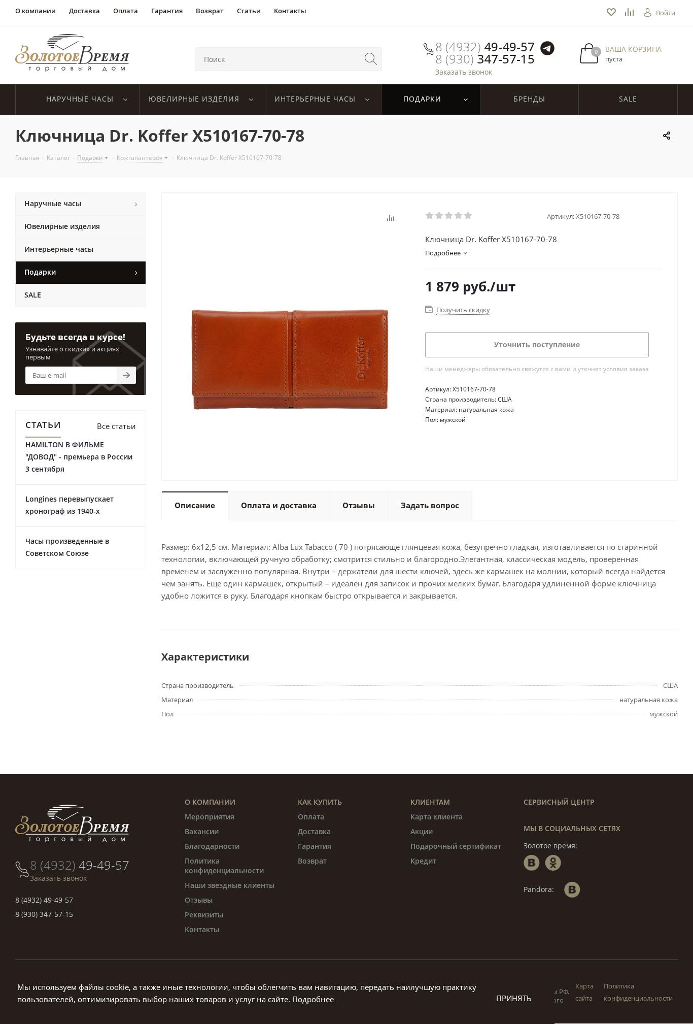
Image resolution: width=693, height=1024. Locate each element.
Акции (421, 831)
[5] (468, 216)
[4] (459, 216)
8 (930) (485, 59)
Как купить (320, 802)
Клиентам (430, 802)
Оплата (311, 816)
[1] (430, 216)
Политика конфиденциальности (224, 865)
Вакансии (202, 831)
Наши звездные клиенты (229, 885)
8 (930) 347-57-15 (44, 914)
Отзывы (199, 900)
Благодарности (212, 846)
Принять (514, 998)
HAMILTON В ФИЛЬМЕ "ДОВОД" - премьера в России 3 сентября (78, 457)
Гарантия (314, 846)
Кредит (423, 861)
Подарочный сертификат (455, 846)
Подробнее (313, 999)
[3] (449, 216)
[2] (439, 216)
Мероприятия (209, 816)
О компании (210, 802)
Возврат (312, 861)
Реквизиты (204, 914)
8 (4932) (485, 47)
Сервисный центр (559, 802)
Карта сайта (584, 992)
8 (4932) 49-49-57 (44, 900)
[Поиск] (371, 59)
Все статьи (116, 426)
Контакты (202, 929)
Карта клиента (436, 816)
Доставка (314, 831)
